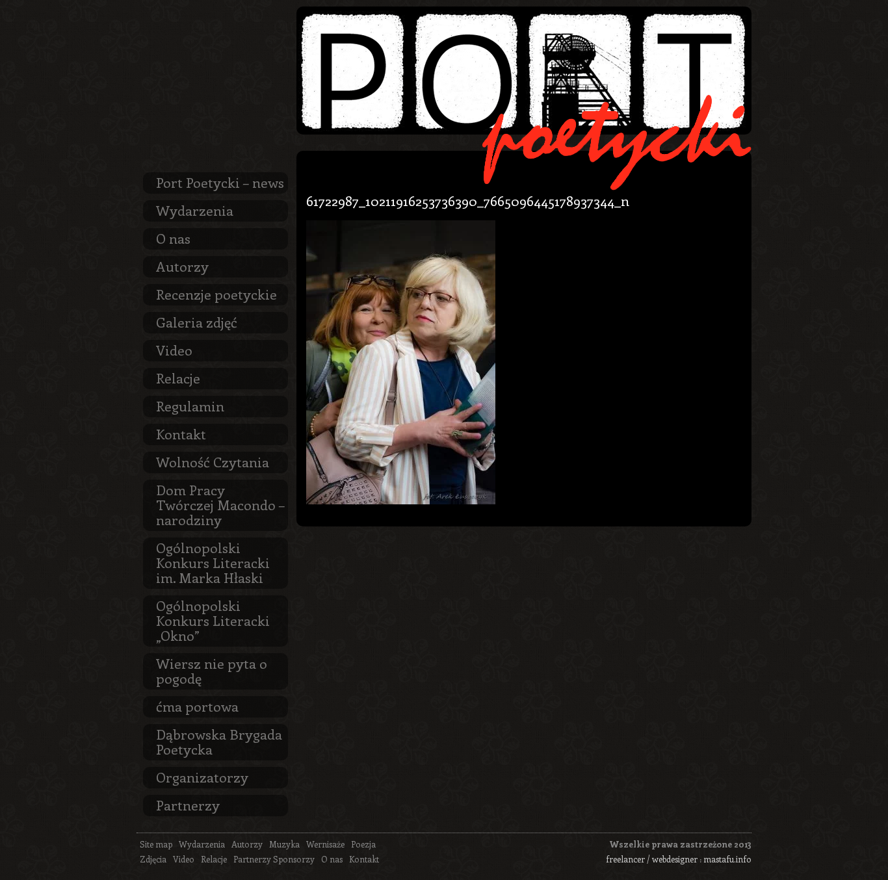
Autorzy (182, 266)
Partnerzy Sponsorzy (274, 858)
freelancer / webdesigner (652, 858)
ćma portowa (197, 706)
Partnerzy (188, 805)
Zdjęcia (153, 858)
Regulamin (190, 405)
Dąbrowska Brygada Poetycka (219, 741)
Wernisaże (325, 843)
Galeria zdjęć (196, 322)
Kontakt (181, 433)
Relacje (178, 378)
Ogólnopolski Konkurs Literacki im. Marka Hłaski (213, 562)
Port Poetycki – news (220, 182)
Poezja (363, 843)
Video (174, 350)
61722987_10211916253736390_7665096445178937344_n (467, 200)
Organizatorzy (202, 777)
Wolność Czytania (212, 461)
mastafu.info (727, 858)
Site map (156, 843)
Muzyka (284, 843)
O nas (173, 238)
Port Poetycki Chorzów (523, 70)
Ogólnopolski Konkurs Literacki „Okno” (213, 620)
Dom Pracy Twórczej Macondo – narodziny (220, 504)
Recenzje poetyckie (216, 294)
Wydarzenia (194, 210)
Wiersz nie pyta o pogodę (211, 670)
